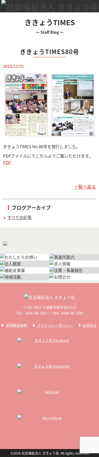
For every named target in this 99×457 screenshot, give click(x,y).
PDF (7, 162)
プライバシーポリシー (55, 325)
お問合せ (89, 325)
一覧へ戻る (85, 186)
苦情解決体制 (16, 325)
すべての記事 (19, 217)
